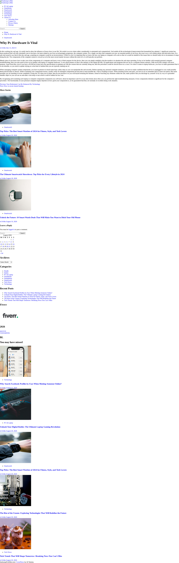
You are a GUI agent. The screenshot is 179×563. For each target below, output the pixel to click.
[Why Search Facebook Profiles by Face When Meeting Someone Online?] (15, 376)
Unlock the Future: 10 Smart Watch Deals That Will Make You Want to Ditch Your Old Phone (40, 217)
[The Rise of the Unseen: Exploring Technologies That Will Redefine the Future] (15, 505)
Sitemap (11, 25)
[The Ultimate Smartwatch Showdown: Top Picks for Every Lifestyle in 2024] (15, 167)
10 (1, 244)
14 (9, 244)
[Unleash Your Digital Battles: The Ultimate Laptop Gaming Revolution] (15, 419)
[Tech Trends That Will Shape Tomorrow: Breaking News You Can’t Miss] (15, 549)
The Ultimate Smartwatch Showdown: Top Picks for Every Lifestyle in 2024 (32, 174)
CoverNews (20, 562)
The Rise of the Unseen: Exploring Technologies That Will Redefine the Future (30, 298)
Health (6, 271)
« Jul (1, 253)
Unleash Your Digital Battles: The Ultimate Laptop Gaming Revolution (27, 295)
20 (7, 246)
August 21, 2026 (11, 388)
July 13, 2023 (10, 48)
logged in (12, 229)
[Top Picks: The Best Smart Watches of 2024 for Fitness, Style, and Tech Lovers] (15, 124)
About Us (7, 17)
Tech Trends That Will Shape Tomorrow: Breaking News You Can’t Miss (28, 300)
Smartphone (8, 12)
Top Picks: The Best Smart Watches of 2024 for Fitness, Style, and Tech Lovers (33, 131)
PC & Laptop (8, 6)
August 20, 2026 (11, 135)
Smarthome (8, 8)
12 (5, 244)
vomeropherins (5, 333)
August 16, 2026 (11, 221)
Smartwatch (8, 10)
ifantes (6, 273)
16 (13, 244)
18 (3, 246)
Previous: (20, 84)
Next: (11, 86)
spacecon (3, 331)
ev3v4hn (3, 48)
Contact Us (12, 21)
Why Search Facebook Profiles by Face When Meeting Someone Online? (28, 293)
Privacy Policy (13, 23)
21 (9, 246)
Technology (8, 14)
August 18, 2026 (11, 178)
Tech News (8, 15)
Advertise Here (13, 19)
